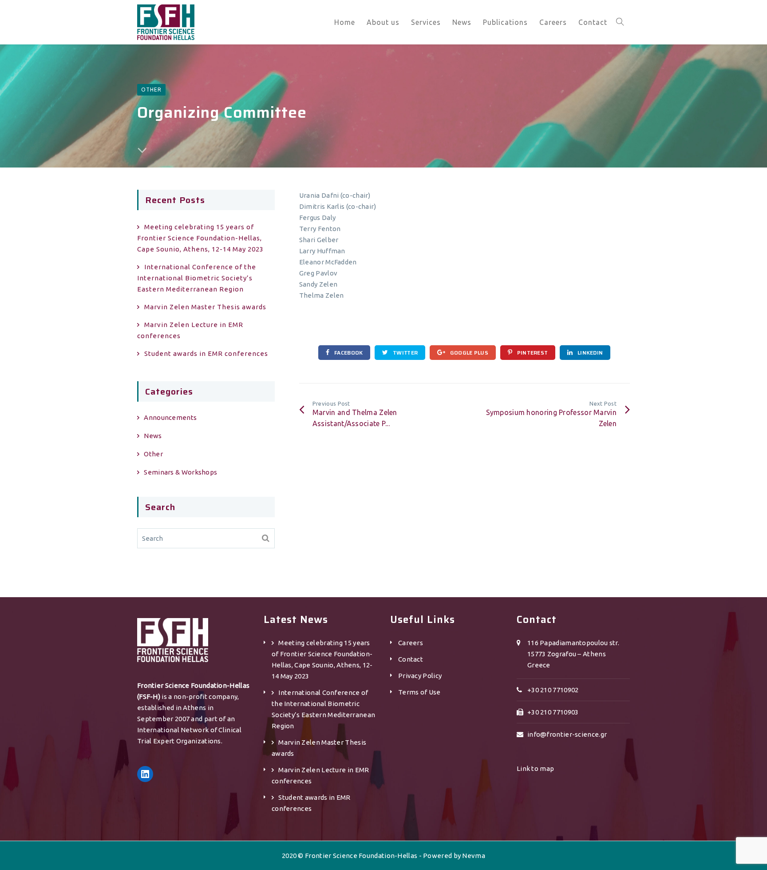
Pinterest (531, 352)
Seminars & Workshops (180, 472)
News (153, 435)
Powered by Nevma (454, 855)
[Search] (266, 538)
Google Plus (468, 352)
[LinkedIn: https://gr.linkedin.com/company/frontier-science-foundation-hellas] (145, 774)
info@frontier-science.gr (567, 734)
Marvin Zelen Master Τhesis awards (205, 307)
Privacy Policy (420, 675)
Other (151, 89)
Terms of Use (419, 692)
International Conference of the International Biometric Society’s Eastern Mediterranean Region (196, 278)
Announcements (170, 417)
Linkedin (589, 352)
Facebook (348, 352)
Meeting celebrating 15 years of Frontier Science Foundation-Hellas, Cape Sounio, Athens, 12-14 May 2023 (200, 238)
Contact (410, 659)
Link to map (535, 768)
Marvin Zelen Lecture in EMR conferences (190, 330)
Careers (410, 643)
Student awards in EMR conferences (206, 353)
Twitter (404, 352)
